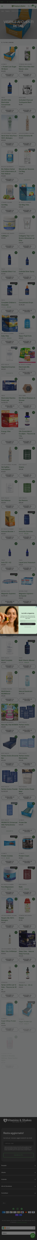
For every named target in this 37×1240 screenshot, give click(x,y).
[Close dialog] (35, 607)
